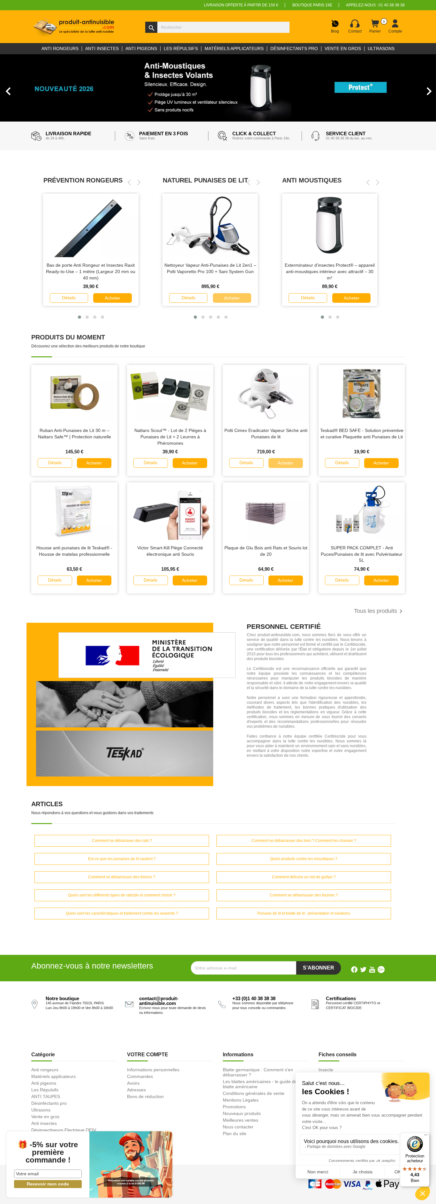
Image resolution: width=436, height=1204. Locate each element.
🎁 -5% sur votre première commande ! (48, 1152)
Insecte (326, 1069)
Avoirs (133, 1083)
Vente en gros (45, 1116)
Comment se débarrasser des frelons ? (121, 877)
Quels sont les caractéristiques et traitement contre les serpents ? (122, 913)
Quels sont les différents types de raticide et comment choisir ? (122, 895)
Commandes (140, 1076)
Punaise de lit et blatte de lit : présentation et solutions (303, 913)
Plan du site (234, 1133)
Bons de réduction (145, 1096)
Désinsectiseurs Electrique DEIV (63, 1130)
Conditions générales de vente (253, 1093)
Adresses (136, 1089)
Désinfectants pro (49, 1103)
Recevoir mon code (48, 1183)
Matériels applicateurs (53, 1076)
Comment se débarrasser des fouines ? (304, 895)
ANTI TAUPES (45, 1096)
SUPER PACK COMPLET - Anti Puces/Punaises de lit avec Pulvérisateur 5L (361, 554)
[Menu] (426, 1136)
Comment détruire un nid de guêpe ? (304, 877)
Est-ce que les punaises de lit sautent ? (122, 859)
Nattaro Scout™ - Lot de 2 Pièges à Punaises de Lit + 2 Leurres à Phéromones (170, 437)
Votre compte (147, 1054)
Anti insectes (44, 1123)
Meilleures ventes (240, 1120)
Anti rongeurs (44, 1069)
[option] (218, 88)
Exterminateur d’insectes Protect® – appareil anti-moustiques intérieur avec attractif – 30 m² (330, 271)
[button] (32, 88)
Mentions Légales (241, 1100)
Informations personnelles (153, 1069)
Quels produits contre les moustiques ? (303, 859)
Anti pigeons (43, 1083)
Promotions (234, 1106)
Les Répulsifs (44, 1089)
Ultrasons (40, 1109)
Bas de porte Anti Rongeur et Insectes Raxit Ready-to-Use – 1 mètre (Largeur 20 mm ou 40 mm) (90, 271)
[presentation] (129, 182)
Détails (69, 297)
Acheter (112, 298)
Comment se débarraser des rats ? (122, 840)
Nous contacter (238, 1126)
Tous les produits (379, 611)
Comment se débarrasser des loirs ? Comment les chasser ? (304, 840)
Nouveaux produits (242, 1113)
